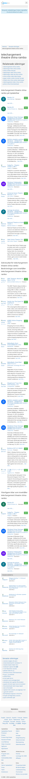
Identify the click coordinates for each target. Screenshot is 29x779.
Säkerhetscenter (20, 744)
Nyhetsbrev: (14, 709)
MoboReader (10, 346)
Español (14, 717)
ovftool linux (6, 676)
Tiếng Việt (5, 723)
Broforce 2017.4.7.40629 (14, 448)
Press (3, 767)
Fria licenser (19, 772)
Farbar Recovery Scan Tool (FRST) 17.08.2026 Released (17, 626)
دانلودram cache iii (8, 692)
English (3, 717)
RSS (2, 760)
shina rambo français (9, 70)
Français (20, 717)
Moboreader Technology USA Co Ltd (16, 365)
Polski (22, 719)
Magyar (24, 723)
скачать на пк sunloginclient (11, 680)
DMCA (17, 731)
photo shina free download (11, 84)
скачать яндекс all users (10, 661)
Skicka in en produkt (21, 774)
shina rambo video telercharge (12, 76)
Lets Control (10, 196)
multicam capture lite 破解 (10, 667)
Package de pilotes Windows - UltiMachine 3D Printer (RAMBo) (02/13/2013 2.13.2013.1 (17, 212)
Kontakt (18, 735)
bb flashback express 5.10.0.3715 (12, 693)
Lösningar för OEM (21, 756)
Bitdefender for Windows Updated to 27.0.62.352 (17, 595)
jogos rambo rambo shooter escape (13, 78)
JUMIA (8, 323)
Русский (12, 721)
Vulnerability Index (6, 758)
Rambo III (10, 107)
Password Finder (6, 739)
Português (6, 721)
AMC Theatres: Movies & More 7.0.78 (15, 279)
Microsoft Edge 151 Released (16, 633)
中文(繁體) (18, 723)
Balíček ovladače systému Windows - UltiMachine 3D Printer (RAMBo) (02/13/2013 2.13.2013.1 (17, 141)
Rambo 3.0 (10, 97)
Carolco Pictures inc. (12, 109)
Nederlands (16, 719)
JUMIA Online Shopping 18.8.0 (14, 321)
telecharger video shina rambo (12, 72)
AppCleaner (4, 748)
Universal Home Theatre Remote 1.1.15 (15, 193)
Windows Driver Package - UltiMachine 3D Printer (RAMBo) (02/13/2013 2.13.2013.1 (17, 118)
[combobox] (13, 6)
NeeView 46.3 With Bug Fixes (16, 649)
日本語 (6, 719)
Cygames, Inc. (10, 472)
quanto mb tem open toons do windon (14, 684)
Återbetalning (20, 742)
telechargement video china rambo (13, 82)
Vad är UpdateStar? (6, 765)
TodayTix (9, 168)
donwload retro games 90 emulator (13, 682)
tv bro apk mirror (8, 678)
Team (2, 769)
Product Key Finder (6, 737)
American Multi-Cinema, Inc (14, 282)
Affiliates (18, 758)
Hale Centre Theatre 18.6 (15, 239)
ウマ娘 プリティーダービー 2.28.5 (15, 470)
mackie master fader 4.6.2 (10, 665)
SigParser (4, 746)
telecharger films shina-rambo (12, 68)
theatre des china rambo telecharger (13, 80)
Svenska (18, 721)
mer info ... (10, 103)
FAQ (17, 733)
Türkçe (23, 721)
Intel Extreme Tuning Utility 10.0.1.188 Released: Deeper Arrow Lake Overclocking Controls (17, 612)
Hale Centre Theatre (12, 241)
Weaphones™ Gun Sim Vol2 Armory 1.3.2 (14, 383)
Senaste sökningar (10, 658)
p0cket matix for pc (8, 670)
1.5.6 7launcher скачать (10, 669)
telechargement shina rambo (11, 67)
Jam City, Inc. (10, 304)
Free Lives (9, 450)
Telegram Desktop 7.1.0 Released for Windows (17, 578)
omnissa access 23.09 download (12, 672)
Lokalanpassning (20, 769)
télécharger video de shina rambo (13, 74)
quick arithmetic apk (9, 697)
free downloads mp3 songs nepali (13, 686)
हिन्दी (14, 725)
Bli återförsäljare (20, 767)
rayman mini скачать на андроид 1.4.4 (14, 690)
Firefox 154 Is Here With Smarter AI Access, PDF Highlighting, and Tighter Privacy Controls (18, 641)
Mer (26, 98)
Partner (18, 754)
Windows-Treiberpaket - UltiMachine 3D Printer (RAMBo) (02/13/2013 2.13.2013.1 (17, 183)
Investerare (4, 772)
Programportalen (21, 765)
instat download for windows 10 (12, 663)
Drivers (3, 735)
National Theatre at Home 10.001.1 (15, 223)
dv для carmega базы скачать (12, 695)
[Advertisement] (14, 29)
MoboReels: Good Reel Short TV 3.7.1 (14, 363)
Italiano (25, 717)
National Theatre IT (12, 225)
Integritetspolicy (20, 738)
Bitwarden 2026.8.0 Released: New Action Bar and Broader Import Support (17, 603)
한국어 (10, 719)
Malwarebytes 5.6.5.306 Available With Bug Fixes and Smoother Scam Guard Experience (18, 587)
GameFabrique (10, 99)
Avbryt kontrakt (20, 740)
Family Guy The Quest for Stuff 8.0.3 (15, 302)
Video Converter (6, 744)
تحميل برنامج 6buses (8, 674)
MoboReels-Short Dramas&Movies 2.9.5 (14, 344)
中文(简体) (11, 723)
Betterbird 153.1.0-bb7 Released (17, 619)
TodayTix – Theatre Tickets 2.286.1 (13, 166)
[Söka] (26, 6)
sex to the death (8, 688)
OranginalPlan (10, 386)
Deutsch (8, 717)
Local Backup (5, 742)
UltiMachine (10, 121)
